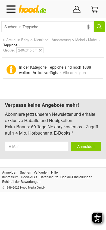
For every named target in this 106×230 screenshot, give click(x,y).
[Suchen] (99, 26)
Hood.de (33, 9)
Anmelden (86, 146)
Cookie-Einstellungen (76, 176)
